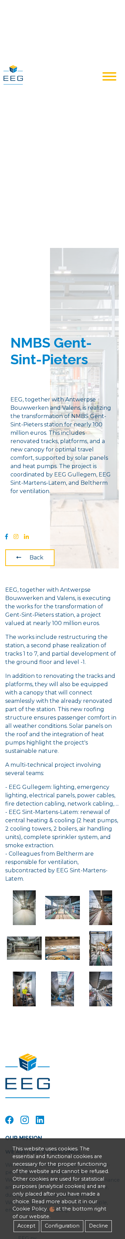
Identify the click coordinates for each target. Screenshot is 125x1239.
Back (36, 557)
